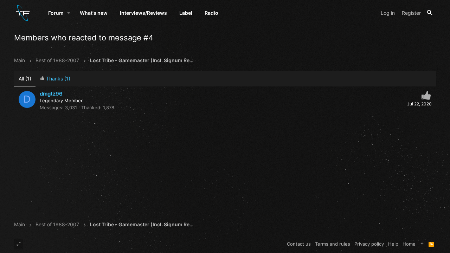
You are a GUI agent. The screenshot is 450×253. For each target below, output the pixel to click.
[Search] (430, 13)
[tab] (55, 79)
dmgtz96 (51, 93)
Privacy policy (369, 244)
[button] (68, 13)
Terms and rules (332, 244)
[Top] (422, 244)
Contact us (299, 244)
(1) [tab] (25, 79)
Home (409, 244)
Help (393, 244)
